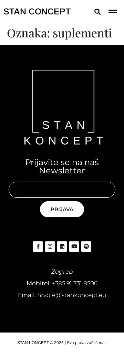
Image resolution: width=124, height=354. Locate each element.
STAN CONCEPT (37, 11)
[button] (97, 11)
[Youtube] (74, 246)
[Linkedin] (62, 246)
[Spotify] (86, 246)
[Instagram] (50, 246)
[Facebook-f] (38, 246)
